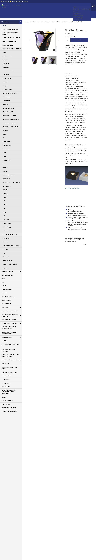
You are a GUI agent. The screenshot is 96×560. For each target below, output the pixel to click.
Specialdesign (78, 18)
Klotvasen (6, 138)
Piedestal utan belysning (9, 41)
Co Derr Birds (7, 78)
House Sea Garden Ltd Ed (11, 119)
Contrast (5, 82)
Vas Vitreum (5, 363)
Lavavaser (6, 149)
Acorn (5, 52)
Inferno (5, 130)
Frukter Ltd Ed (7, 89)
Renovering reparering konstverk (8, 350)
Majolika (5, 167)
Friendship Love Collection (10, 311)
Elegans (5, 86)
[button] (93, 6)
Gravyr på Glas (6, 304)
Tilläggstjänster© (7, 376)
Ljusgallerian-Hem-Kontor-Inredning (10, 315)
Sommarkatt (7, 223)
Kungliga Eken (7, 141)
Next (58, 40)
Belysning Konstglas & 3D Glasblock (10, 33)
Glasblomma (7, 97)
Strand (5, 242)
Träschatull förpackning (9, 372)
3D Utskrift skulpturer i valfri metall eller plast (11, 345)
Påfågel (5, 197)
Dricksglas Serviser (7, 271)
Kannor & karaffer (7, 275)
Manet (5, 171)
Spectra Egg (7, 227)
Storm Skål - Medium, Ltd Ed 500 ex (73, 22)
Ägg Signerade (6, 300)
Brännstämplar (6, 379)
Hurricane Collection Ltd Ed (12, 126)
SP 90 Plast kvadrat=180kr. (72, 188)
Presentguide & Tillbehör (9, 323)
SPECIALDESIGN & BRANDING (9, 411)
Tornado (5, 249)
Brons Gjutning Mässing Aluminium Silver (9, 327)
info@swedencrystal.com (20, 1)
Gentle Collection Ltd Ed (10, 93)
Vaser (3, 278)
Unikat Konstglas (7, 45)
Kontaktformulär (7, 401)
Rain (4, 201)
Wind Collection (8, 260)
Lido (4, 156)
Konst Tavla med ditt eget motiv (10, 368)
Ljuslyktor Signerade (8, 296)
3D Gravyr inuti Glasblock (10, 29)
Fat (3, 282)
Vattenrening (6, 383)
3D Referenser (78, 15)
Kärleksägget (7, 145)
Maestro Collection (9, 175)
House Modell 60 (8, 112)
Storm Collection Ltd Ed (10, 234)
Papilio (5, 193)
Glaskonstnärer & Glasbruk (10, 360)
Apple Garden (7, 56)
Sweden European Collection (12, 245)
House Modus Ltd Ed (9, 115)
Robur (5, 205)
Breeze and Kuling (9, 71)
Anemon (5, 60)
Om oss (75, 11)
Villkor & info (6, 404)
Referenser (77, 13)
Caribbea (6, 74)
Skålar (4, 286)
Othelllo (5, 190)
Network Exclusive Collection (12, 182)
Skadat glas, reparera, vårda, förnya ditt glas (11, 355)
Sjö (4, 216)
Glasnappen (6, 104)
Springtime (6, 231)
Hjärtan (4, 293)
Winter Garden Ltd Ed (10, 264)
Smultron (6, 219)
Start (74, 7)
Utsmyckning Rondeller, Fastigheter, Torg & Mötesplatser (9, 391)
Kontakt (76, 20)
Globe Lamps (5, 307)
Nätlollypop (6, 186)
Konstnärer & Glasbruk (81, 9)
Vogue (5, 253)
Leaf (4, 153)
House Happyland (8, 108)
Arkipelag (6, 63)
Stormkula (6, 238)
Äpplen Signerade (7, 289)
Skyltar (4, 341)
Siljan (4, 212)
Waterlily (6, 257)
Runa (4, 208)
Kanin (4, 134)
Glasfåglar (6, 100)
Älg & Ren (6, 268)
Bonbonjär (6, 67)
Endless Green (6, 387)
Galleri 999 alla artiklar (9, 320)
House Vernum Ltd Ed (9, 123)
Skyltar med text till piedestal (11, 38)
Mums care (6, 179)
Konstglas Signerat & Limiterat (11, 49)
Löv (4, 164)
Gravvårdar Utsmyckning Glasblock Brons (9, 333)
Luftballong (6, 160)
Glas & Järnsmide (7, 337)
